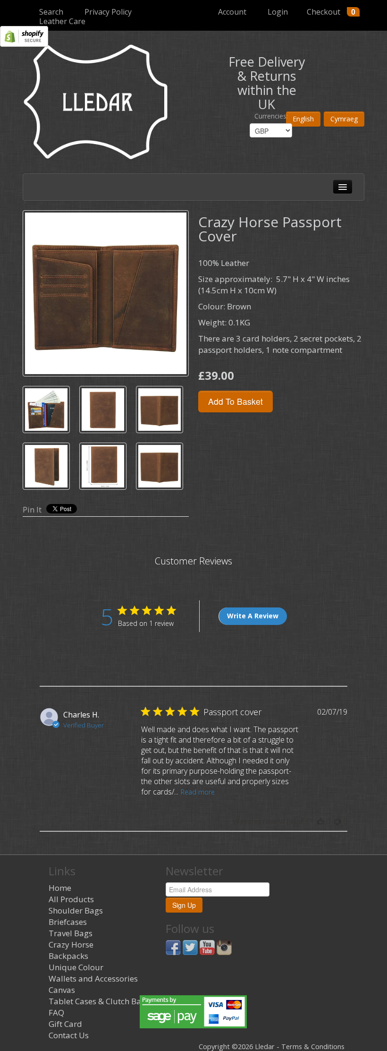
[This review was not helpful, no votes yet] (337, 821)
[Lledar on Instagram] (224, 946)
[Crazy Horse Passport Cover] (106, 293)
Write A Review (252, 615)
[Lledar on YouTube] (207, 946)
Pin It (32, 509)
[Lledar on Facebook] (173, 946)
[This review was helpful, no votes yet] (320, 821)
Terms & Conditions (313, 1046)
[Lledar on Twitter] (190, 946)
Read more (198, 791)
